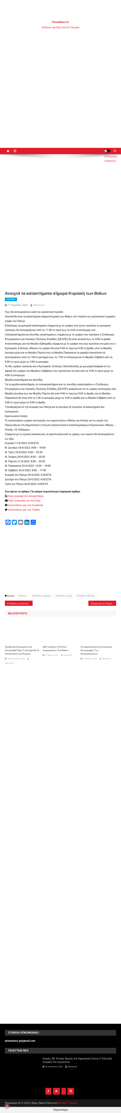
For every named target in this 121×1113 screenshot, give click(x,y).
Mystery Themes (67, 1103)
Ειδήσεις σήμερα (41, 595)
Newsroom (39, 305)
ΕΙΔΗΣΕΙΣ (11, 299)
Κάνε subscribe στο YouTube (24, 500)
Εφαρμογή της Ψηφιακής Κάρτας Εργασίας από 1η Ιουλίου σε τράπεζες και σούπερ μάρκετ (103, 603)
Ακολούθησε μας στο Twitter (24, 509)
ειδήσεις (22, 595)
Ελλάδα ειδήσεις (86, 595)
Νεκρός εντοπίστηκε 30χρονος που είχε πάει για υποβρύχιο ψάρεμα (21, 603)
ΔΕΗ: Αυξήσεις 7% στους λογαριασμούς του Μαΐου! (55, 649)
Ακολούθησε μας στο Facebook (25, 505)
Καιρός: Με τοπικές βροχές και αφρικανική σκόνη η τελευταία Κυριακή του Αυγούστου (77, 1060)
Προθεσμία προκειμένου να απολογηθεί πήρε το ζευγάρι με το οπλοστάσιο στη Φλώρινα (22, 650)
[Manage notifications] (6, 1106)
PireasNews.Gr (60, 22)
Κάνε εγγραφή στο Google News (25, 496)
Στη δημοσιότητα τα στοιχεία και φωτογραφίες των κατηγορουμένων (96, 650)
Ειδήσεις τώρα (64, 595)
